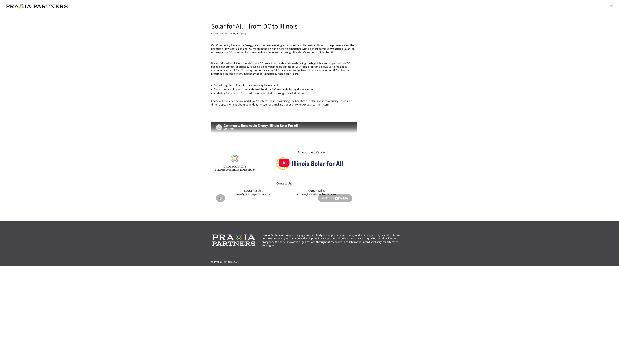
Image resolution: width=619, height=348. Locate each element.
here (261, 104)
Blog (244, 33)
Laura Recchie (220, 33)
